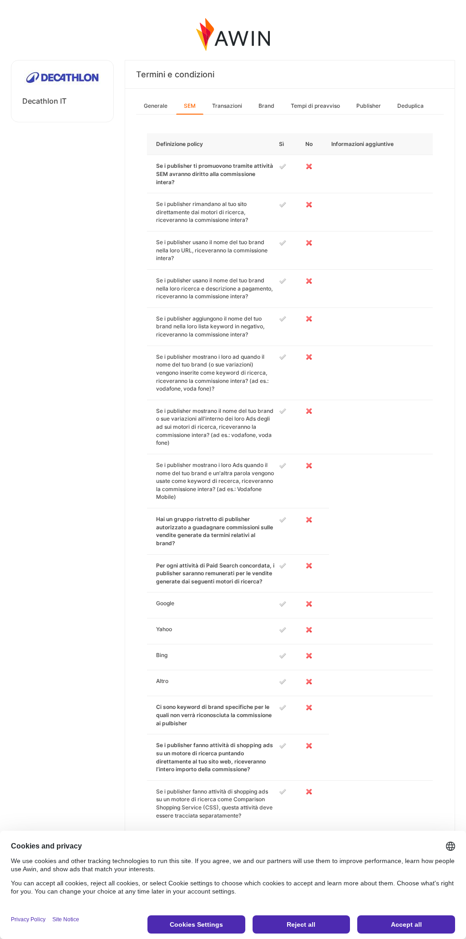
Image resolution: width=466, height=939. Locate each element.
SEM (190, 105)
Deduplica (410, 105)
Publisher (368, 105)
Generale (155, 105)
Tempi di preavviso (315, 105)
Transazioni (227, 105)
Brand (266, 105)
